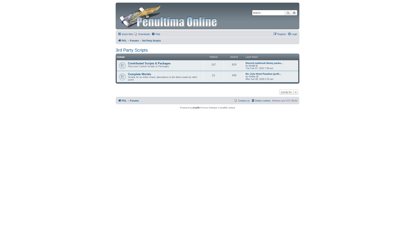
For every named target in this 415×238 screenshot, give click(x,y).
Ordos (252, 76)
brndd (252, 65)
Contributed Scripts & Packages (149, 63)
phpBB (196, 107)
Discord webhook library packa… (264, 63)
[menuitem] (142, 34)
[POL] (169, 16)
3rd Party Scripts (132, 50)
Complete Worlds (139, 74)
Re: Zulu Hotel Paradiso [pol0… (263, 74)
